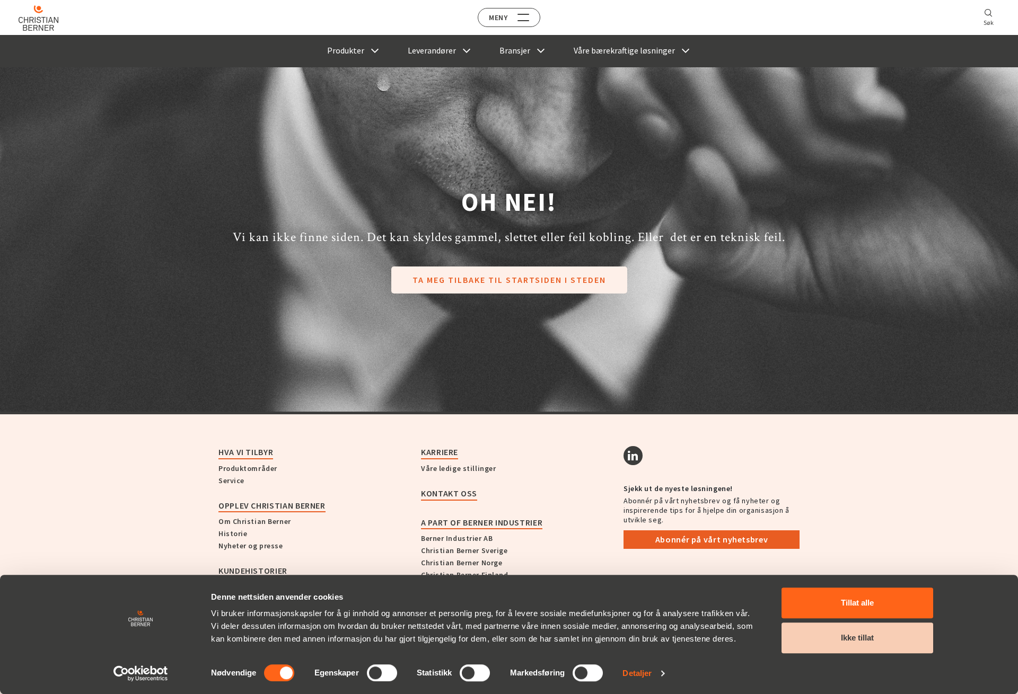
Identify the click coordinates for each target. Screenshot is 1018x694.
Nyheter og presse (250, 545)
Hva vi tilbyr (245, 452)
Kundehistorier (252, 570)
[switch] (382, 672)
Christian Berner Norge (461, 562)
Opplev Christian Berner (272, 505)
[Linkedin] (633, 455)
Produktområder (247, 468)
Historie (232, 533)
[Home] (38, 18)
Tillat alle (857, 602)
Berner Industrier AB (457, 538)
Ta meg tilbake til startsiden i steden (509, 279)
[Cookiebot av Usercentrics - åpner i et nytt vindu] (140, 673)
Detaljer (637, 673)
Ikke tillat (857, 637)
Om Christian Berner (254, 521)
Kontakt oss (449, 493)
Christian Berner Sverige (464, 550)
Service (231, 480)
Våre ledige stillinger (458, 468)
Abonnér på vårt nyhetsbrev (711, 539)
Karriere (439, 452)
